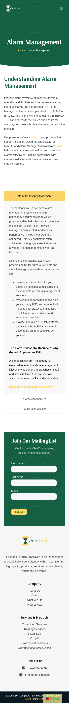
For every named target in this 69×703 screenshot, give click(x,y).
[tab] (34, 196)
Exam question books (34, 643)
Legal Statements (34, 698)
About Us (34, 590)
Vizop (34, 137)
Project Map (34, 604)
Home (21, 50)
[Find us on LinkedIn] (21, 675)
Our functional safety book (34, 648)
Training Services (34, 629)
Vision (34, 595)
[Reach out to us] (23, 667)
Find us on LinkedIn (37, 674)
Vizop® (34, 638)
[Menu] (61, 8)
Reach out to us (37, 667)
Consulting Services (34, 624)
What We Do (34, 600)
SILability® (34, 633)
